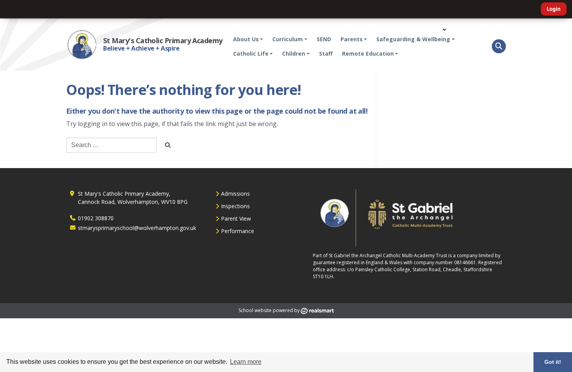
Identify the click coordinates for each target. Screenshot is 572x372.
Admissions (235, 193)
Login (554, 8)
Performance (237, 231)
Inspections (235, 206)
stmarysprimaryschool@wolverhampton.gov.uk (137, 228)
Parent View (236, 218)
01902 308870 (96, 218)
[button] (499, 46)
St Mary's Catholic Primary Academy (163, 40)
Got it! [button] (552, 362)
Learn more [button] (245, 361)
